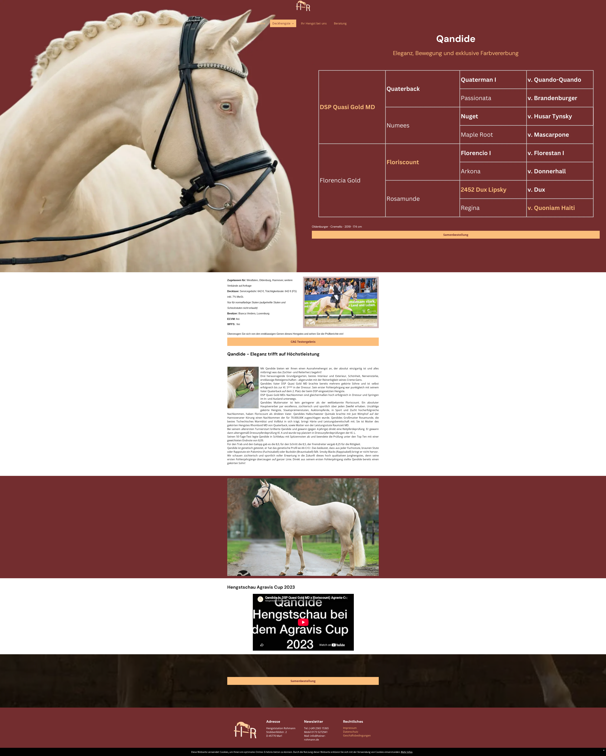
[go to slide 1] (299, 571)
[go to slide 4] (306, 571)
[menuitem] (262, 23)
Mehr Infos (407, 751)
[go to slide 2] (301, 571)
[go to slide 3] (304, 571)
